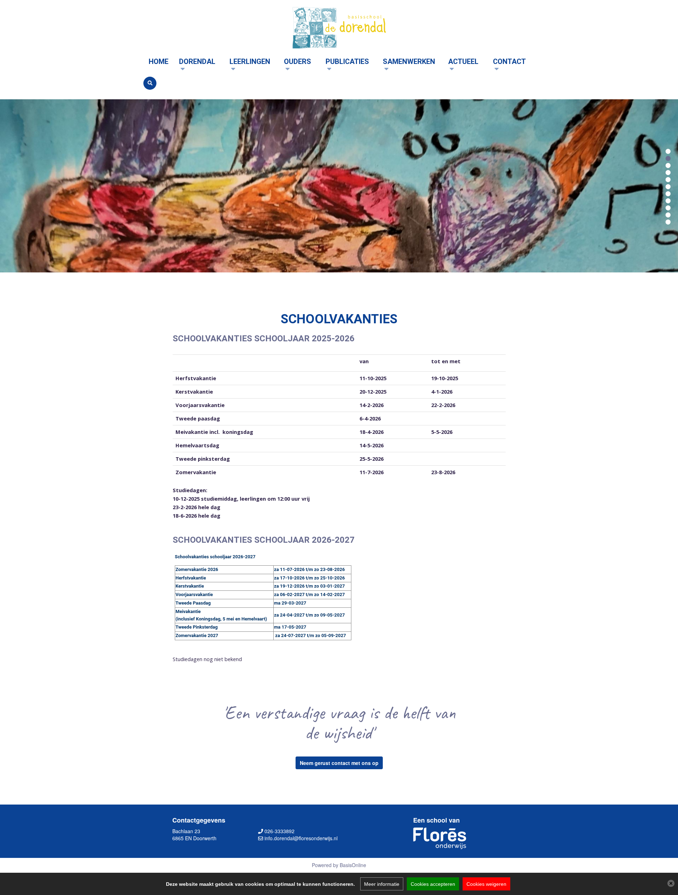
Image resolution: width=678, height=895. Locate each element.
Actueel (463, 62)
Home (158, 62)
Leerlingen (250, 62)
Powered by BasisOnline (339, 864)
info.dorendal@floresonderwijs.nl (301, 838)
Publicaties (347, 62)
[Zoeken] (149, 83)
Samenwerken (409, 62)
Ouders (297, 62)
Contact (509, 62)
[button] (668, 150)
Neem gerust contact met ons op (339, 762)
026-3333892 (279, 831)
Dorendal (197, 62)
